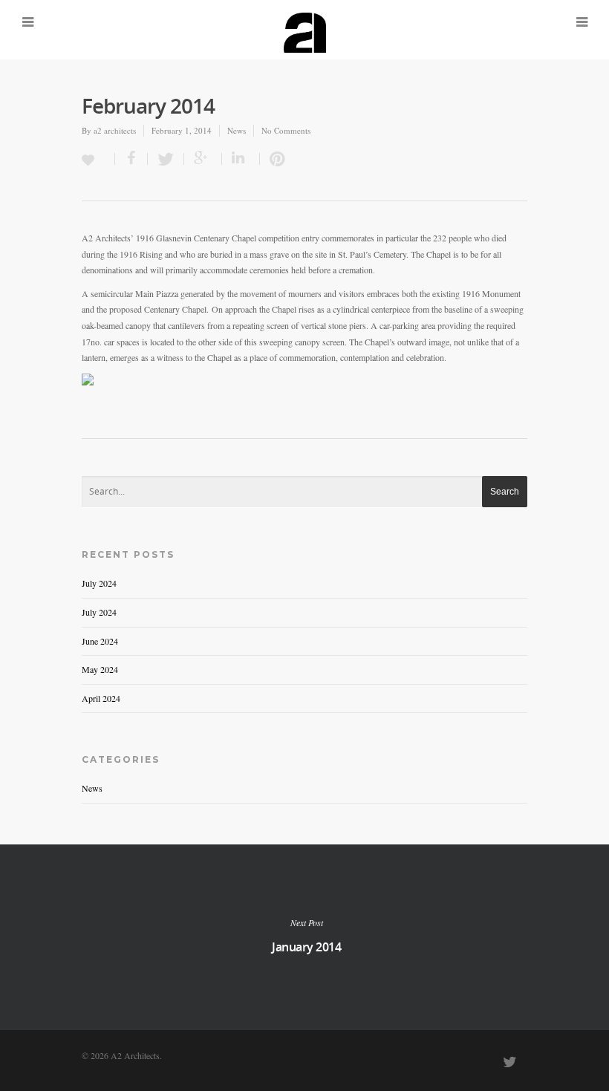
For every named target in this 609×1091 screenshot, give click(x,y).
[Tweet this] (166, 159)
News (236, 130)
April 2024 (101, 698)
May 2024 (100, 669)
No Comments (285, 130)
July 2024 (99, 583)
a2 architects (115, 130)
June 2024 (100, 641)
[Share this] (131, 159)
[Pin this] (274, 159)
